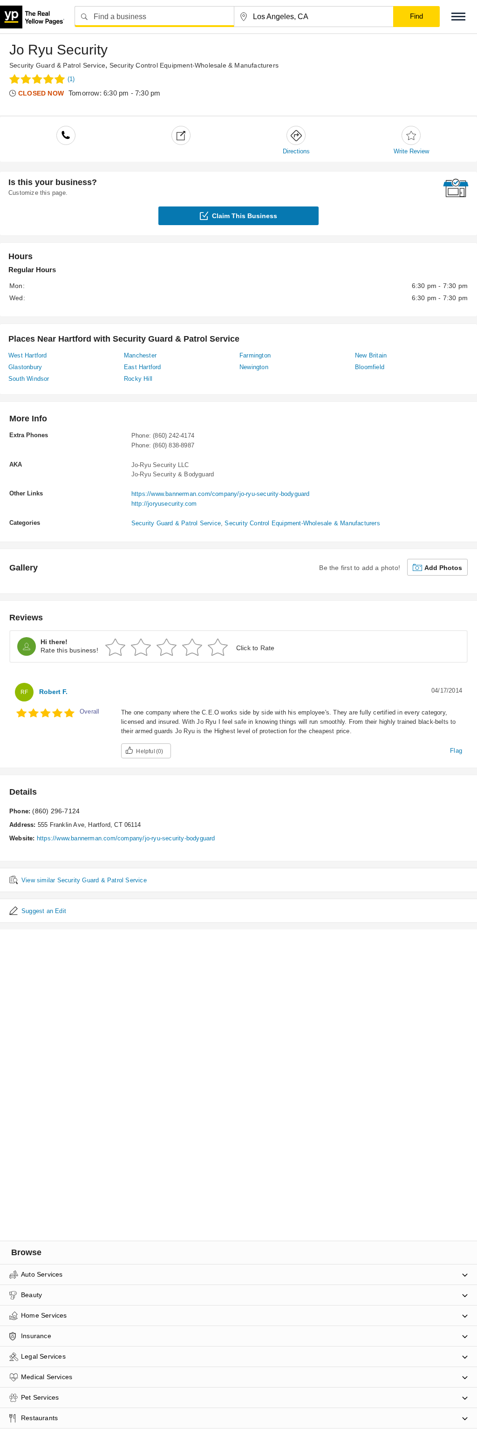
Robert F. (53, 691)
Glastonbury (25, 367)
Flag (456, 750)
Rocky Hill (138, 378)
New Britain (371, 355)
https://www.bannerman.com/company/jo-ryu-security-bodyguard (220, 493)
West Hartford (27, 355)
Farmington (255, 355)
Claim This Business (244, 216)
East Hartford (142, 367)
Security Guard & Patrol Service (57, 65)
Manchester (140, 355)
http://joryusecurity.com (164, 503)
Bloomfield (369, 367)
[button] (458, 17)
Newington (253, 367)
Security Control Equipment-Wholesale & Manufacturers (194, 65)
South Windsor (28, 378)
